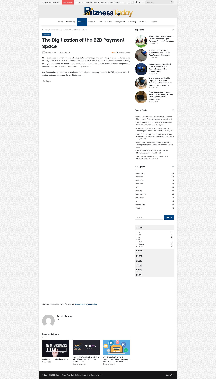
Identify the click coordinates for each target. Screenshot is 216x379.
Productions (143, 22)
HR (101, 22)
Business (81, 22)
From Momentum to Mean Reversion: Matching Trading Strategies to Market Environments (161, 95)
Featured (139, 184)
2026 (139, 227)
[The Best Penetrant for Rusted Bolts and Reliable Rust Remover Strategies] (141, 55)
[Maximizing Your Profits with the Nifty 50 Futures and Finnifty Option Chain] (86, 347)
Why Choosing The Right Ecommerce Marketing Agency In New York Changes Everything (116, 359)
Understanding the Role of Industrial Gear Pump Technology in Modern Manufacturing (160, 67)
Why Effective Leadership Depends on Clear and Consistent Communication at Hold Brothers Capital (160, 81)
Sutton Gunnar (51, 53)
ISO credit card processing (86, 304)
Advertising (70, 22)
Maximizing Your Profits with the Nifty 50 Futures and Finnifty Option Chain (86, 359)
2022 (139, 265)
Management (120, 22)
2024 (139, 256)
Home (60, 22)
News (138, 201)
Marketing (132, 22)
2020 (139, 275)
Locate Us (169, 375)
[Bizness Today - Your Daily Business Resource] (108, 11)
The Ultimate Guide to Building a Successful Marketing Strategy (97, 2)
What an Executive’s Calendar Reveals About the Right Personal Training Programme (161, 38)
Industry (108, 22)
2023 (139, 261)
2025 (139, 251)
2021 (139, 270)
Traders (155, 22)
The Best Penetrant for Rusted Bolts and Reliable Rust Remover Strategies (159, 52)
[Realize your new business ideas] (55, 348)
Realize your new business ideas (55, 359)
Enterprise (92, 22)
